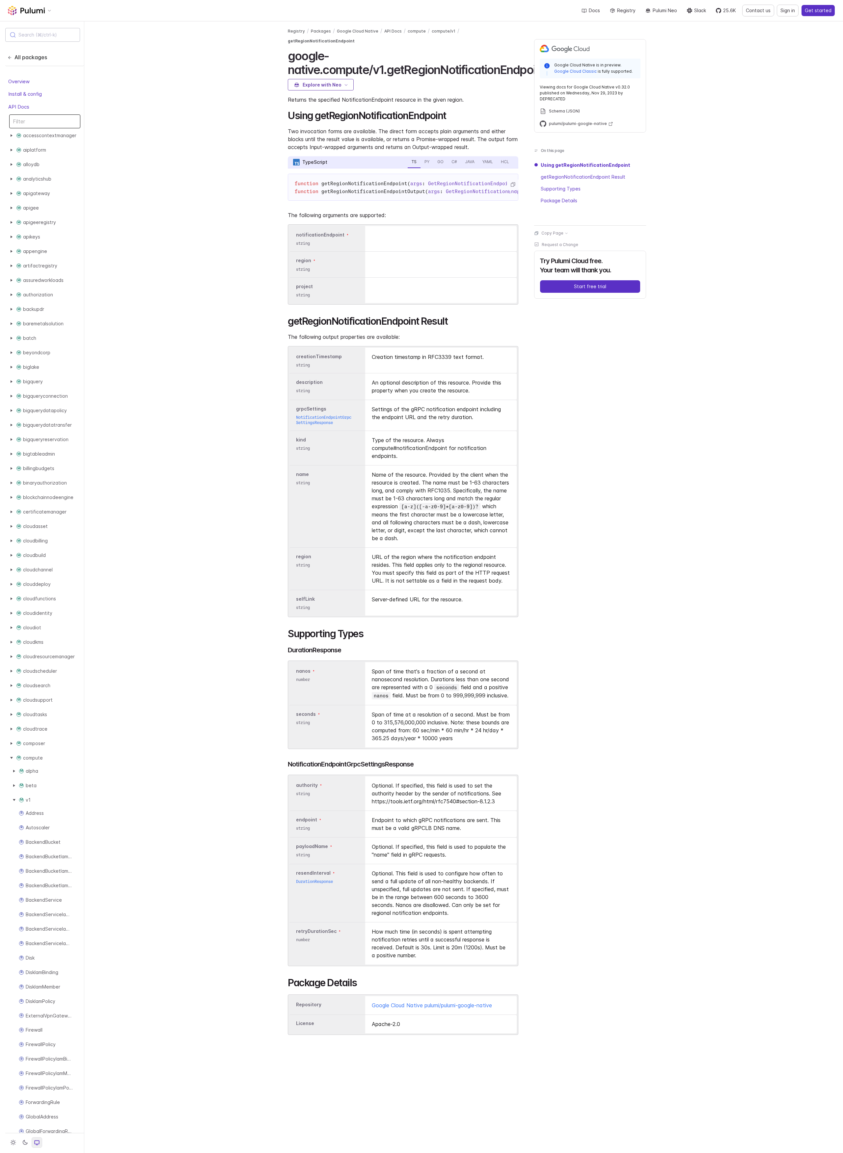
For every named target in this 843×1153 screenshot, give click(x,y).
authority (307, 785)
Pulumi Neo (665, 10)
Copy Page (552, 233)
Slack (700, 10)
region (303, 260)
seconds (306, 714)
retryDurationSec (316, 931)
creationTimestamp (319, 356)
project (304, 286)
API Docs (18, 107)
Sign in (787, 10)
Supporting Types (561, 188)
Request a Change (560, 244)
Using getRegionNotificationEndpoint (585, 165)
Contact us (758, 10)
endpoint (306, 819)
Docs (594, 10)
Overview (19, 81)
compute (417, 31)
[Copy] (513, 184)
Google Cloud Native (357, 31)
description (309, 382)
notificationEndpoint (320, 235)
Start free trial (590, 286)
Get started (818, 10)
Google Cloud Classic (575, 71)
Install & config (25, 94)
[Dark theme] (25, 1142)
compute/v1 (443, 31)
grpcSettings (311, 409)
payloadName (312, 846)
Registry (626, 10)
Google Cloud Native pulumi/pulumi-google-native (432, 1005)
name (302, 474)
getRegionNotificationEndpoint (321, 40)
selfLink (305, 599)
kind (301, 439)
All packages (30, 57)
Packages (321, 31)
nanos (303, 671)
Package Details (559, 200)
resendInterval (313, 873)
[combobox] (42, 35)
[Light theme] (13, 1142)
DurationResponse (314, 881)
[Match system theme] (37, 1142)
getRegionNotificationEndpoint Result (583, 177)
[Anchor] (451, 115)
